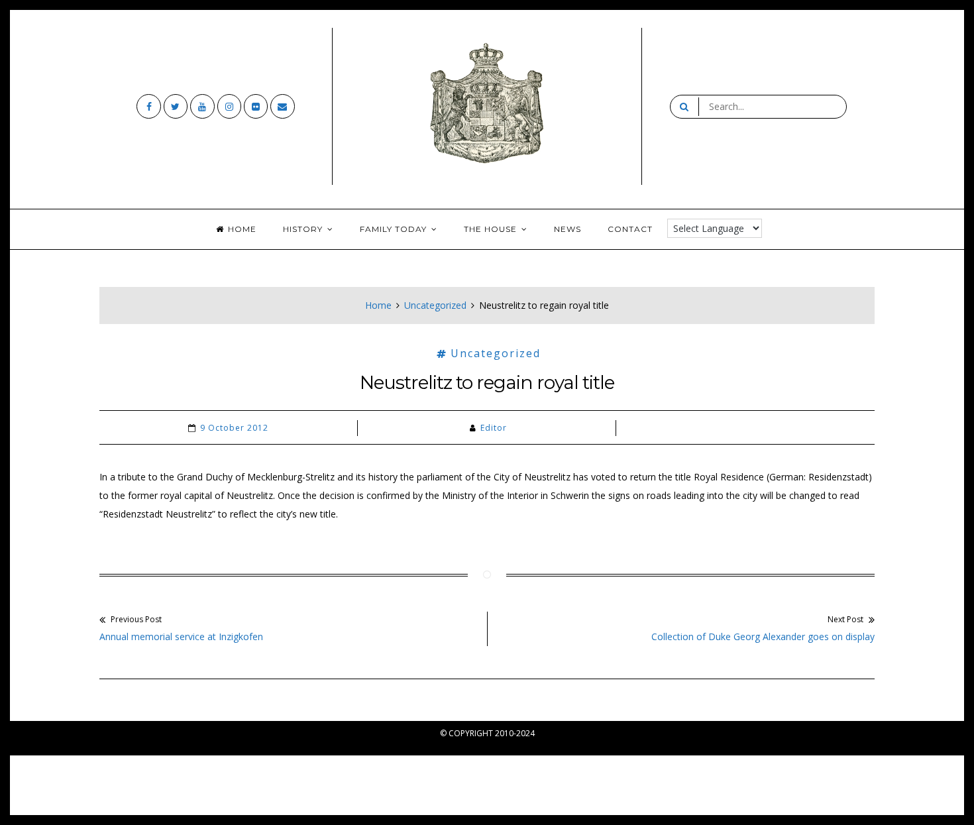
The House (490, 229)
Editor (493, 427)
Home (242, 229)
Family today (393, 229)
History (303, 229)
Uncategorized (435, 305)
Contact (630, 229)
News (567, 229)
